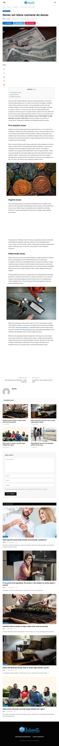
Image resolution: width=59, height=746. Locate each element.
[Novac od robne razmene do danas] (29, 44)
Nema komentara (25, 19)
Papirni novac (13, 94)
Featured (5, 623)
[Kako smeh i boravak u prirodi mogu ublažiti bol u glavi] (15, 434)
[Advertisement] (33, 74)
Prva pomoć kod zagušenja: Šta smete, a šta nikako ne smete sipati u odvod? (29, 584)
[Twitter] (4, 73)
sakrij (33, 89)
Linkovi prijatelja (38, 736)
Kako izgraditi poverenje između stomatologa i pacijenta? (25, 540)
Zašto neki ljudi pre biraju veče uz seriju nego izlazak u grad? (43, 421)
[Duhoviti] (29, 2)
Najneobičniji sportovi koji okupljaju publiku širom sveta (42, 444)
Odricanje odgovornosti (23, 736)
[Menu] (4, 2)
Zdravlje (5, 536)
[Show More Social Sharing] (37, 23)
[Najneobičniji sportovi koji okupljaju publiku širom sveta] (43, 434)
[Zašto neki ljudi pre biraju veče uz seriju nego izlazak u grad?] (43, 411)
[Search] (55, 2)
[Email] (4, 84)
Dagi (4, 628)
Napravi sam (6, 579)
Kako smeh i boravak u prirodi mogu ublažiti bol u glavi (14, 444)
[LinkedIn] (4, 76)
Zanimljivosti (6, 11)
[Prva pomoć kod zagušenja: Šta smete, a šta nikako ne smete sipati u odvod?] (29, 566)
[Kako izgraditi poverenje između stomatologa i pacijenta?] (29, 522)
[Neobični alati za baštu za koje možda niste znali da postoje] (15, 411)
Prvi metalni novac (15, 92)
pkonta (8, 19)
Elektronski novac (15, 96)
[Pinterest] (4, 80)
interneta (36, 323)
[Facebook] (4, 69)
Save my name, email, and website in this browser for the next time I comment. (27, 489)
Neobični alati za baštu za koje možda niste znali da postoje (14, 421)
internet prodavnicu (22, 327)
